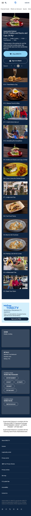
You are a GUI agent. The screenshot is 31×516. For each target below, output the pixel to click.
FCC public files (5, 481)
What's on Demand (16, 9)
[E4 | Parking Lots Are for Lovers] (15, 244)
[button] (3, 3)
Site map (4, 475)
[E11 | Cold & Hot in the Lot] (15, 113)
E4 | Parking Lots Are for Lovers (12, 254)
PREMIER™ (9, 386)
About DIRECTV (6, 440)
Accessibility (5, 487)
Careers (4, 446)
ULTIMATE (19, 382)
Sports (25, 9)
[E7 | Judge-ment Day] (15, 188)
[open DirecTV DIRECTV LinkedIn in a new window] (2, 509)
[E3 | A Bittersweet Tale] (15, 263)
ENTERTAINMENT (11, 378)
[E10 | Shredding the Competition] (15, 132)
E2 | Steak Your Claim (9, 291)
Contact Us (4, 493)
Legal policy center (6, 452)
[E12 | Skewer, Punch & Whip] (15, 94)
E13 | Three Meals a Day (10, 84)
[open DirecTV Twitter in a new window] (10, 509)
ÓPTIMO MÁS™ (10, 390)
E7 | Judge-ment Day (9, 197)
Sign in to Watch (17, 61)
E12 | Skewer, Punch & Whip (11, 103)
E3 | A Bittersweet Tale (9, 272)
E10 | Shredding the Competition (12, 141)
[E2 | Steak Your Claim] (15, 282)
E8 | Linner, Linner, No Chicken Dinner (14, 178)
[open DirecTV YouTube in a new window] (17, 509)
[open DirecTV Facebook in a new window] (6, 509)
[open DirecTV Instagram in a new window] (13, 509)
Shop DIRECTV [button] (16, 54)
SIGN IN (27, 3)
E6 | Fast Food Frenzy (9, 216)
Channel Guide (5, 9)
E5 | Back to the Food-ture (10, 235)
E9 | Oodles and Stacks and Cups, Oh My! (15, 160)
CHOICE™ (8, 382)
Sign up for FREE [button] (16, 319)
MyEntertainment (11, 404)
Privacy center (5, 458)
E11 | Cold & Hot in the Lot (11, 122)
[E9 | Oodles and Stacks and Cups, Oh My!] (15, 150)
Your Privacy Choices (9, 464)
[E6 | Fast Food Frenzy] (15, 207)
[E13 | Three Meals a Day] (15, 75)
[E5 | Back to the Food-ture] (15, 226)
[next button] (21, 65)
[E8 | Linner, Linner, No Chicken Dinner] (15, 169)
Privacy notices (5, 470)
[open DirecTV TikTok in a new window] (21, 509)
